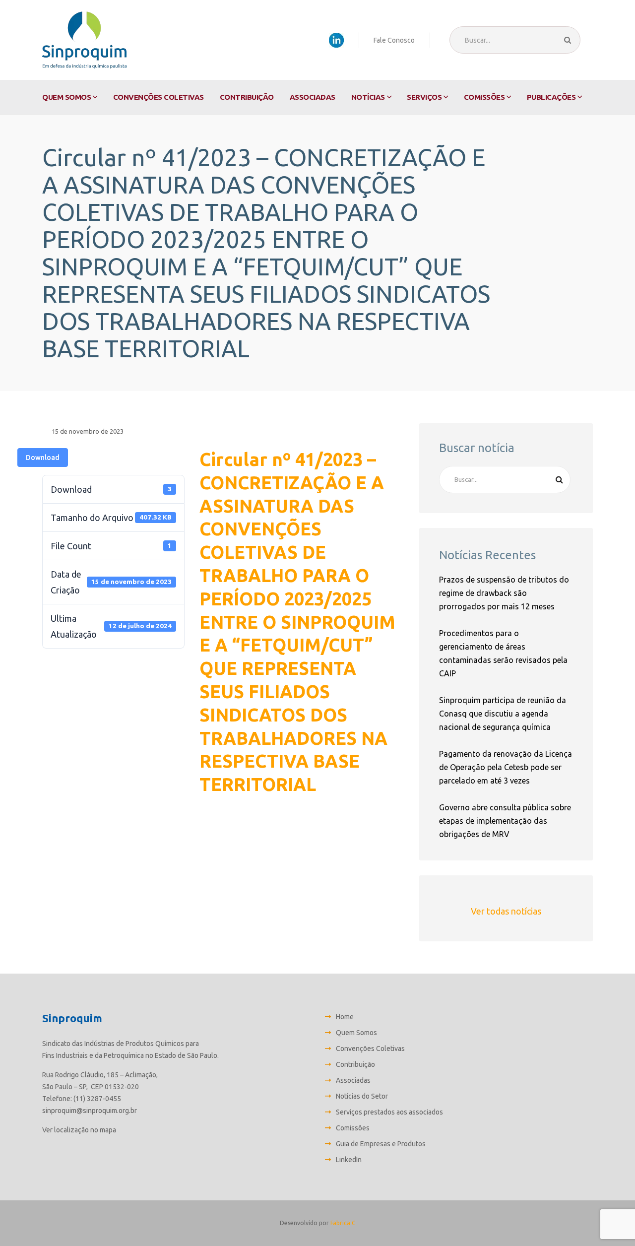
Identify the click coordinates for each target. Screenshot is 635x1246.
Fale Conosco (394, 40)
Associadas (312, 97)
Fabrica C (342, 1223)
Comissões (484, 97)
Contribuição (247, 97)
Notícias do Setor (362, 1096)
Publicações (551, 97)
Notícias (368, 97)
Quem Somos (66, 97)
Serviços (424, 97)
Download (43, 457)
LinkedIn (349, 1160)
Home (345, 1017)
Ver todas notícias (506, 911)
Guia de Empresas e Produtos (381, 1144)
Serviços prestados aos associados (389, 1112)
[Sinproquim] (84, 39)
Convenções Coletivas (158, 97)
